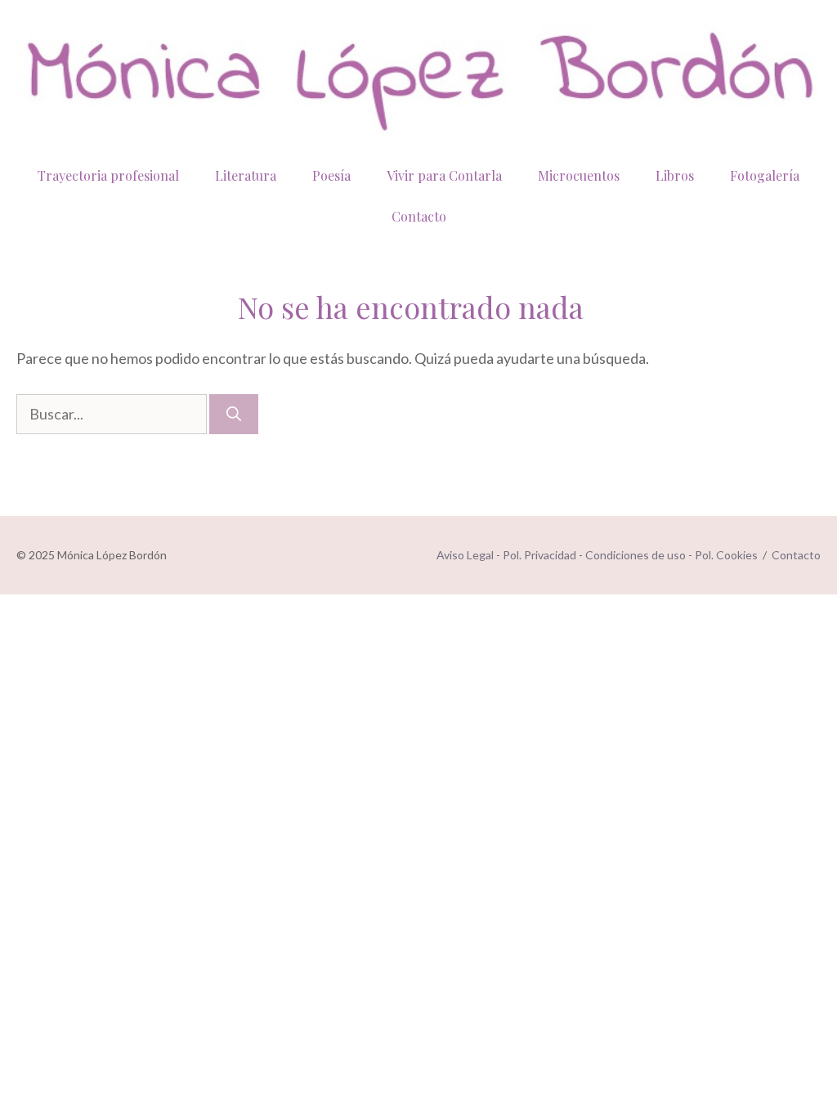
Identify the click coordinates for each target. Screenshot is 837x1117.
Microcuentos (579, 175)
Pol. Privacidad (539, 555)
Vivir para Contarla (444, 175)
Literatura (245, 175)
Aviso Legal (465, 555)
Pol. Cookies (726, 555)
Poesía (331, 175)
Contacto (419, 216)
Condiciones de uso (635, 555)
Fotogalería (764, 175)
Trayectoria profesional (108, 175)
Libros (675, 175)
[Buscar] (233, 414)
